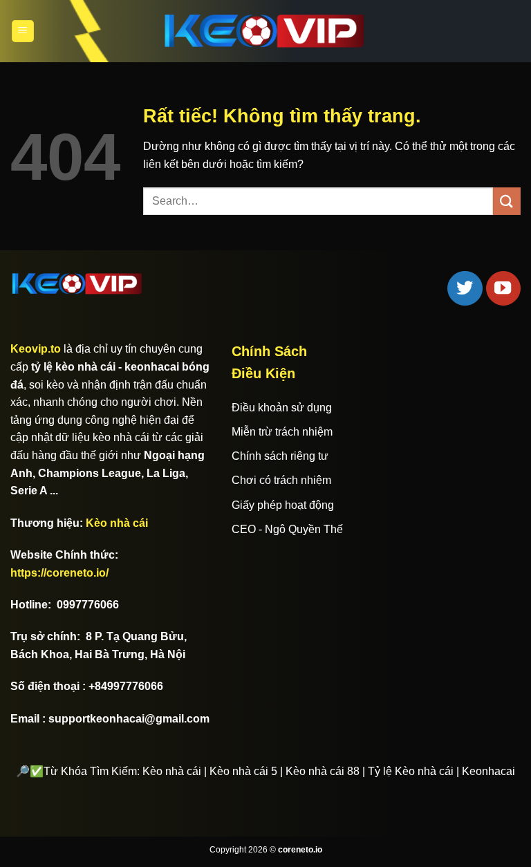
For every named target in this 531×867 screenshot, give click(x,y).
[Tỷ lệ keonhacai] (265, 31)
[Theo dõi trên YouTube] (503, 288)
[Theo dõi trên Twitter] (464, 288)
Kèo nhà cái (117, 523)
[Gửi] (507, 200)
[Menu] (23, 31)
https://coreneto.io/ (59, 573)
